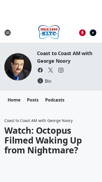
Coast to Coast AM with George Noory (38, 120)
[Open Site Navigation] (7, 32)
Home (14, 100)
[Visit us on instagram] (61, 70)
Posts (33, 100)
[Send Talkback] (82, 32)
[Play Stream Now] (93, 32)
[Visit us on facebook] (40, 70)
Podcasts (54, 100)
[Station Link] (49, 32)
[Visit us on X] (50, 70)
